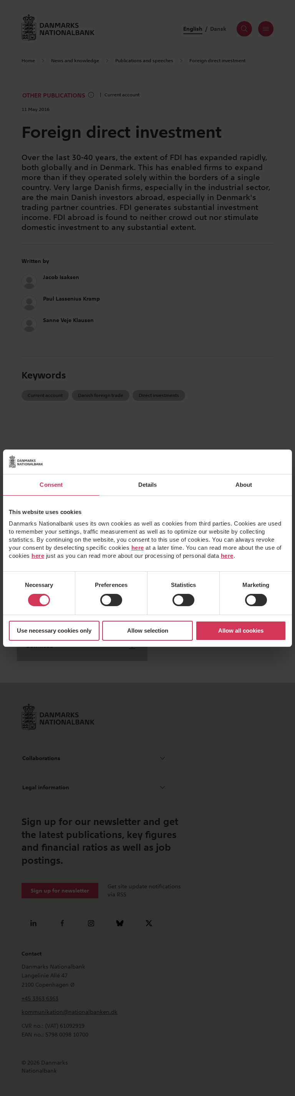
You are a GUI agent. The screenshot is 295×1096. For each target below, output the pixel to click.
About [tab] (243, 484)
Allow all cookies (241, 630)
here (137, 547)
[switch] (111, 600)
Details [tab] (147, 484)
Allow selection (147, 630)
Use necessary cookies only (54, 630)
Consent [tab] (51, 484)
